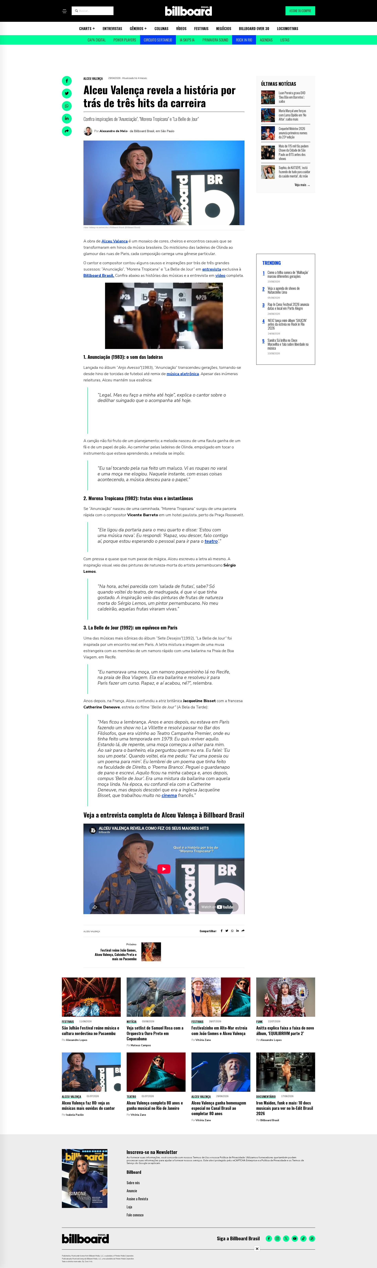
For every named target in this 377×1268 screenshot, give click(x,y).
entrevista (211, 269)
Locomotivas (287, 28)
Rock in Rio (244, 39)
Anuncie (132, 1190)
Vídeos (181, 28)
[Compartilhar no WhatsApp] (67, 106)
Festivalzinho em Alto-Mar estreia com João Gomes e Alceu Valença (219, 1030)
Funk (259, 1021)
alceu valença (91, 932)
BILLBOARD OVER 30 (254, 28)
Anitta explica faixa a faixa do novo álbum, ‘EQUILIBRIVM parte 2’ (285, 1030)
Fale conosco (135, 1214)
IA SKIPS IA (187, 39)
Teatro (131, 1096)
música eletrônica (183, 373)
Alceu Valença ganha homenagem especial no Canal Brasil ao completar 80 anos (218, 1108)
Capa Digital (97, 39)
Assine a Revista (137, 1198)
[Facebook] (269, 1238)
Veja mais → (302, 184)
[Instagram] (277, 1238)
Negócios (223, 28)
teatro (211, 541)
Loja (129, 1206)
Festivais (201, 28)
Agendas (266, 39)
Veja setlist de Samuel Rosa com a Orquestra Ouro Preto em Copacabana (155, 1033)
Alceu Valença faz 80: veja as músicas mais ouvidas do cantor (88, 1105)
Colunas (161, 28)
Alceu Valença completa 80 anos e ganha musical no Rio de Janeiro (155, 1105)
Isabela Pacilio (75, 1115)
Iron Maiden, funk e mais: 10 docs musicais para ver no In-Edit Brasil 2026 (284, 1108)
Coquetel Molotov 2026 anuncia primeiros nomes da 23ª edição (293, 132)
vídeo (220, 275)
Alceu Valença (93, 78)
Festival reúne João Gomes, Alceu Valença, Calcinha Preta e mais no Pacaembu (115, 954)
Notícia (131, 1021)
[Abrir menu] (64, 11)
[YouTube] (295, 1238)
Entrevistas (112, 28)
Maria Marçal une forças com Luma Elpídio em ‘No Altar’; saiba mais (292, 115)
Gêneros (136, 28)
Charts (85, 28)
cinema (169, 795)
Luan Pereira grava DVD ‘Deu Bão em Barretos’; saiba (292, 97)
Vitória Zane (203, 1040)
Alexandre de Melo (114, 131)
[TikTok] (303, 1238)
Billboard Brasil (269, 1120)
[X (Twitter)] (286, 1238)
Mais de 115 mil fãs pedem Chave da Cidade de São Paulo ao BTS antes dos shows (293, 152)
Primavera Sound (215, 39)
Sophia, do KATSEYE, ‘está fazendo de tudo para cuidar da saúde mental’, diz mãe (294, 171)
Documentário (266, 1096)
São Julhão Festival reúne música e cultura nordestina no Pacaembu (90, 1030)
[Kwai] (312, 1238)
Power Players (124, 39)
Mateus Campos (141, 1045)
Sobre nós (133, 1182)
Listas (284, 39)
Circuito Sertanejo (158, 39)
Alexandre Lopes (76, 1040)
